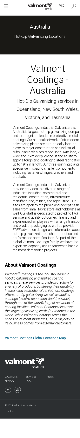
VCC (61, 5)
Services (31, 376)
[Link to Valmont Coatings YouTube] (18, 390)
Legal (29, 381)
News (50, 376)
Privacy (9, 381)
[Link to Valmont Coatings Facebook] (8, 390)
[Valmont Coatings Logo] (40, 7)
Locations (11, 376)
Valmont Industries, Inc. (26, 405)
